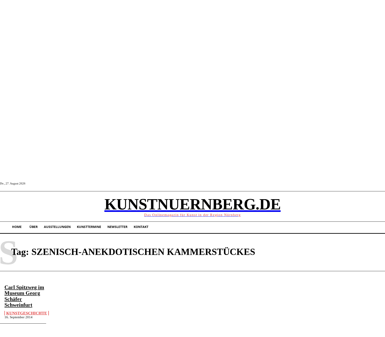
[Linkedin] (49, 183)
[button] (5, 206)
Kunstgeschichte (26, 313)
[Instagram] (39, 183)
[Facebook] (29, 183)
